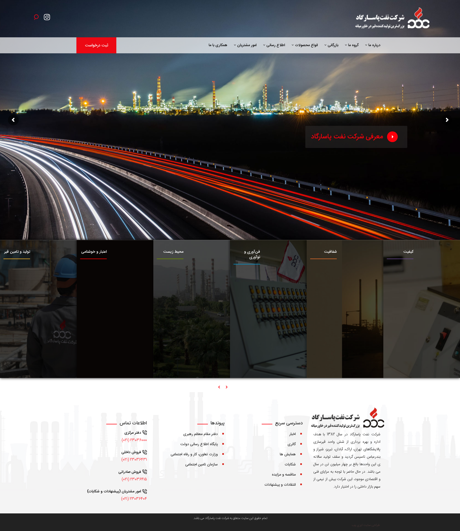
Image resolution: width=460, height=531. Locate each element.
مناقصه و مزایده (284, 475)
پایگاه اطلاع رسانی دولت (199, 444)
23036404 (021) (134, 499)
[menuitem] (373, 45)
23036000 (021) (134, 440)
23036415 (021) (134, 479)
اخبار (292, 434)
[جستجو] (36, 16)
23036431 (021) (134, 460)
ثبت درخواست (96, 45)
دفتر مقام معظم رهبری (200, 434)
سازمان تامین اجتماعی (201, 464)
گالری (292, 444)
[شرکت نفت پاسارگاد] (391, 18)
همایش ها (288, 454)
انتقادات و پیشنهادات (280, 485)
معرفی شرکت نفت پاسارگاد (347, 136)
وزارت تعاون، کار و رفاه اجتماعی (194, 454)
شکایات (290, 464)
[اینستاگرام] (48, 18)
